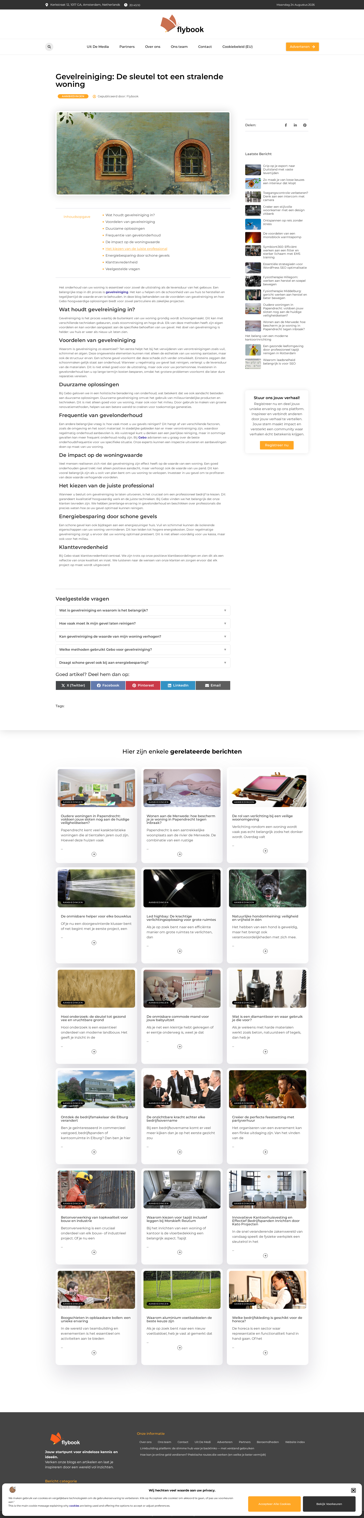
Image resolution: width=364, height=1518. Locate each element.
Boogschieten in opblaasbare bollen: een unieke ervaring (96, 1319)
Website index (295, 1442)
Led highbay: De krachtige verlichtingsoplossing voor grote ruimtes (181, 918)
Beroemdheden (268, 1442)
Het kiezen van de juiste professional (136, 249)
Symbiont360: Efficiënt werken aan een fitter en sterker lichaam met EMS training (281, 252)
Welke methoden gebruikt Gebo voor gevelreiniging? (143, 650)
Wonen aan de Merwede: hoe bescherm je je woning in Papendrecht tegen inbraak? (284, 325)
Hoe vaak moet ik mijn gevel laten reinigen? (143, 623)
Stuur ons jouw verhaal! (277, 398)
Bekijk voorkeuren (329, 1504)
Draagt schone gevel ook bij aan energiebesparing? (143, 663)
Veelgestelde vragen (123, 269)
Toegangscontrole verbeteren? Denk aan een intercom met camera (285, 196)
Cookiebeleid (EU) (237, 47)
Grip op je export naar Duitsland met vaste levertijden (279, 169)
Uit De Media (98, 47)
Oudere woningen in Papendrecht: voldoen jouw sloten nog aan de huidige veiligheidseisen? (283, 310)
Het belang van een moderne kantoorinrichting (266, 337)
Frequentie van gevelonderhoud (133, 235)
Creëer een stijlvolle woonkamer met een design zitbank (284, 210)
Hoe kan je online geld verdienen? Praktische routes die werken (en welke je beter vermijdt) (203, 1454)
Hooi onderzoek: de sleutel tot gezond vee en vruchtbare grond (93, 1018)
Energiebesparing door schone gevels (138, 255)
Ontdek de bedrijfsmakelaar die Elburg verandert (94, 1118)
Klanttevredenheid (122, 262)
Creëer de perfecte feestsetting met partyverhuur (263, 1118)
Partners (127, 47)
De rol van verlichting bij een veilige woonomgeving (262, 817)
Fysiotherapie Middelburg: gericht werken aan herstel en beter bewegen (285, 294)
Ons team (179, 47)
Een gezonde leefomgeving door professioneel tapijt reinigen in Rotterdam (283, 349)
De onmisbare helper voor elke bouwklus (96, 916)
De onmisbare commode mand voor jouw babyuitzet (178, 1018)
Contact (205, 47)
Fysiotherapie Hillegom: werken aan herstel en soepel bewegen (284, 280)
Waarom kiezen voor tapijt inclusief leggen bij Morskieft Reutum (177, 1219)
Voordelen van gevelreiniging (130, 222)
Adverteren (225, 1442)
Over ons (152, 47)
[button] (353, 1490)
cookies (74, 1505)
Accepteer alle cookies (274, 1504)
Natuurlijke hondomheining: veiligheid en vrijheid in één (265, 918)
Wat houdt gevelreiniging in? (130, 215)
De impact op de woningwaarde (133, 242)
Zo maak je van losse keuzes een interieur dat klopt (283, 181)
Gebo (142, 437)
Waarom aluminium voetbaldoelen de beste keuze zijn (179, 1319)
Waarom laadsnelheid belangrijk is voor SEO (279, 361)
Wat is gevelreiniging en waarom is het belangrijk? (143, 610)
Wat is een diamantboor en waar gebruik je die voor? (267, 1018)
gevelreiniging (117, 292)
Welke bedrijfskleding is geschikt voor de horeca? (267, 1319)
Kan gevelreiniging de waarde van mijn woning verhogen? (143, 636)
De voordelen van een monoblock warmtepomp (282, 235)
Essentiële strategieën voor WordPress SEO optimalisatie (285, 266)
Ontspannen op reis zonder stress (283, 222)
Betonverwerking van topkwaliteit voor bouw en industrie (94, 1219)
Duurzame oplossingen (125, 229)
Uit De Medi (203, 1442)
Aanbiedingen (73, 96)
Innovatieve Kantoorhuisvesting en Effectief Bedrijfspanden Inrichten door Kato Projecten (266, 1220)
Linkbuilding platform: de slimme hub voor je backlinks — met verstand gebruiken (197, 1448)
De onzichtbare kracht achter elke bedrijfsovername (176, 1118)
